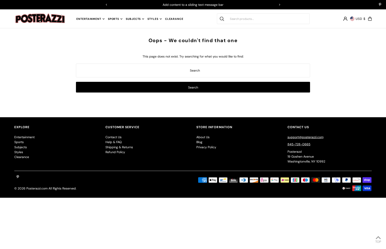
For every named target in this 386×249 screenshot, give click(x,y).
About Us (203, 137)
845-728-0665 (298, 144)
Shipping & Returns (119, 147)
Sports (113, 19)
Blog (199, 142)
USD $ (360, 19)
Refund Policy (115, 152)
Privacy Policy (206, 147)
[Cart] (370, 19)
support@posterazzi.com (305, 137)
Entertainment (88, 19)
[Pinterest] (380, 5)
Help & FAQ (113, 142)
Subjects (133, 19)
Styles (152, 19)
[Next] (279, 4)
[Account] (345, 19)
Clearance (21, 157)
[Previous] (106, 4)
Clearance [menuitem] (174, 19)
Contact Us (113, 137)
